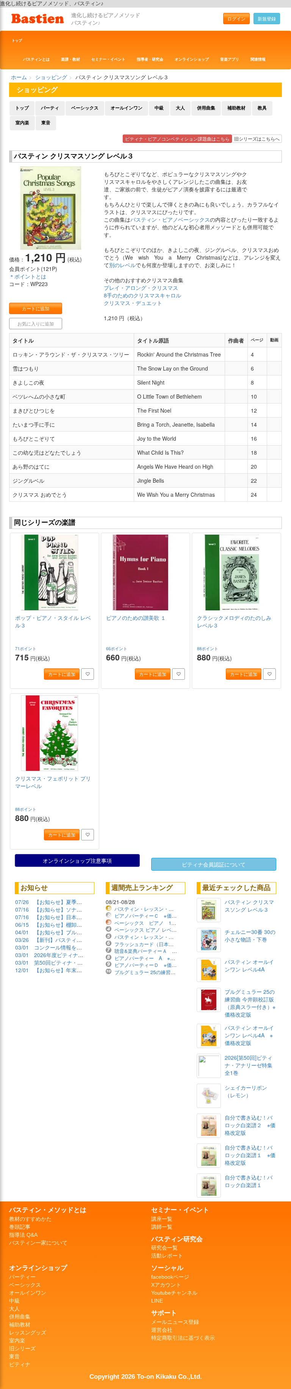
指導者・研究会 (150, 59)
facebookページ (170, 1277)
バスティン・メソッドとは (47, 1210)
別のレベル (122, 265)
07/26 (22, 902)
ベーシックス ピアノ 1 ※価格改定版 (159, 922)
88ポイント (208, 648)
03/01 (22, 947)
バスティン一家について (38, 1243)
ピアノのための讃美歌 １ (136, 617)
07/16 (22, 909)
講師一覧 (161, 1227)
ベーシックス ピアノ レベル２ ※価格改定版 (164, 929)
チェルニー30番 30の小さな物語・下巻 (250, 935)
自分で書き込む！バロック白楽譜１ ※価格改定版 (250, 1154)
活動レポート (167, 1256)
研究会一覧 (164, 1248)
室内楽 (22, 122)
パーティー (22, 1277)
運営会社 (161, 1330)
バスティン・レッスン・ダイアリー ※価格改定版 (170, 908)
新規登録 (267, 18)
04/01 (22, 932)
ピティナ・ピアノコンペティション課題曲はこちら (177, 138)
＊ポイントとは (27, 276)
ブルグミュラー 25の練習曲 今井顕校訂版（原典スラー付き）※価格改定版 (250, 1003)
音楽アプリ (229, 59)
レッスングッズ (27, 1333)
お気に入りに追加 (35, 323)
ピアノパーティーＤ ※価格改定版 (152, 964)
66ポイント (117, 648)
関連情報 (258, 59)
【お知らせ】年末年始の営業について (79, 970)
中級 (159, 108)
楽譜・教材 (70, 59)
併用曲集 (206, 108)
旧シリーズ (22, 1348)
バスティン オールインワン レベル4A (249, 965)
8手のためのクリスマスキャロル (142, 295)
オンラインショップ (192, 59)
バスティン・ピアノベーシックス (170, 219)
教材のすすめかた (30, 1219)
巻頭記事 (19, 1227)
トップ (17, 40)
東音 (45, 122)
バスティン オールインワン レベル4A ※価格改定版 (249, 1035)
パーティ (50, 108)
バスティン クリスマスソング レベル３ (249, 905)
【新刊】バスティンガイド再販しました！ (84, 939)
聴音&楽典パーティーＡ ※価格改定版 (157, 950)
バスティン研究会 (177, 1239)
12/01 (22, 970)
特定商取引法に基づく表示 (183, 1338)
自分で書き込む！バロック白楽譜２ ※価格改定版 (250, 1125)
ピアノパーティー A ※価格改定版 (154, 958)
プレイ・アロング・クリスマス (141, 287)
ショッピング (51, 77)
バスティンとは (36, 59)
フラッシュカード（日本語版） (148, 944)
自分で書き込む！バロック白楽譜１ (248, 1181)
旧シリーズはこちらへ (257, 138)
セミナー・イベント (108, 59)
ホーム (19, 77)
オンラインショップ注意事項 (77, 860)
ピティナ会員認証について (214, 864)
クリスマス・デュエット (133, 303)
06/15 (22, 924)
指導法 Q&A (23, 1235)
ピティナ (19, 1364)
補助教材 (236, 108)
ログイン (236, 18)
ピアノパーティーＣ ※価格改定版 (152, 915)
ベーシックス (85, 108)
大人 (180, 108)
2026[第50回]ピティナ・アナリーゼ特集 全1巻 (248, 1065)
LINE (157, 1301)
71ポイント (26, 648)
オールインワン (126, 108)
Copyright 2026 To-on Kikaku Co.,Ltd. (145, 1376)
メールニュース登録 (175, 1322)
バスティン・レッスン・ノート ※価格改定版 (165, 936)
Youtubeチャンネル (174, 1293)
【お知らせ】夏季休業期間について (76, 902)
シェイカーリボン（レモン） (246, 1091)
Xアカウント (166, 1285)
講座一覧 (161, 1219)
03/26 (22, 939)
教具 (262, 108)
